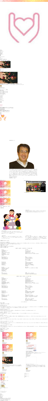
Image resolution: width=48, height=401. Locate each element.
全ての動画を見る (26, 192)
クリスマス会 (1, 71)
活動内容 (1, 50)
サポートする (1, 51)
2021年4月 (1, 96)
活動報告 (1, 53)
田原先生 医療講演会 (2, 93)
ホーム (1, 49)
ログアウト (1, 58)
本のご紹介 (1, 396)
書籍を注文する (2, 330)
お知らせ (1, 99)
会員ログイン (1, 54)
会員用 (1, 101)
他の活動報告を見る (3, 372)
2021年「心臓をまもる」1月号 (4, 92)
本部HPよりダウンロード (3, 318)
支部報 (1, 102)
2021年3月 (1, 97)
